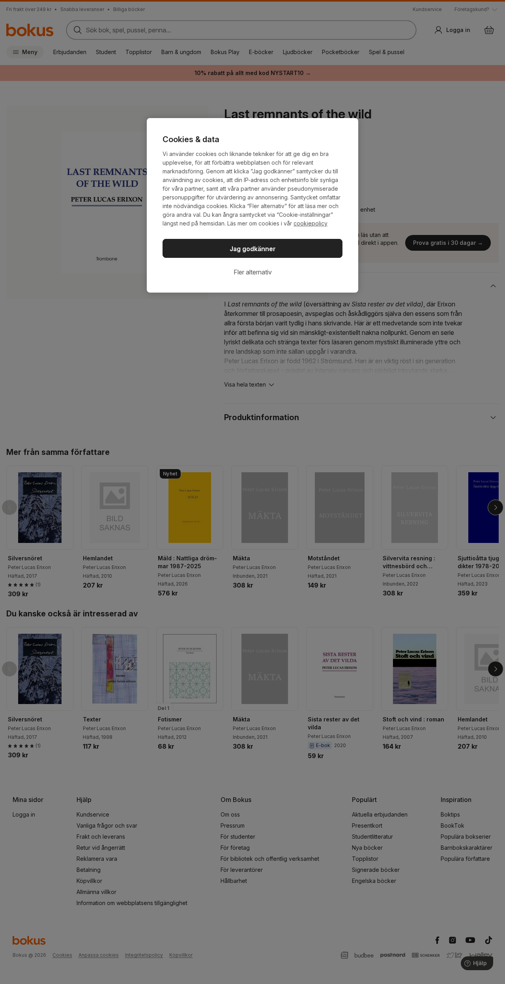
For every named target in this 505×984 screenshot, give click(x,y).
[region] (252, 205)
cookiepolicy (310, 223)
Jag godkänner (253, 249)
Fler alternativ (253, 272)
